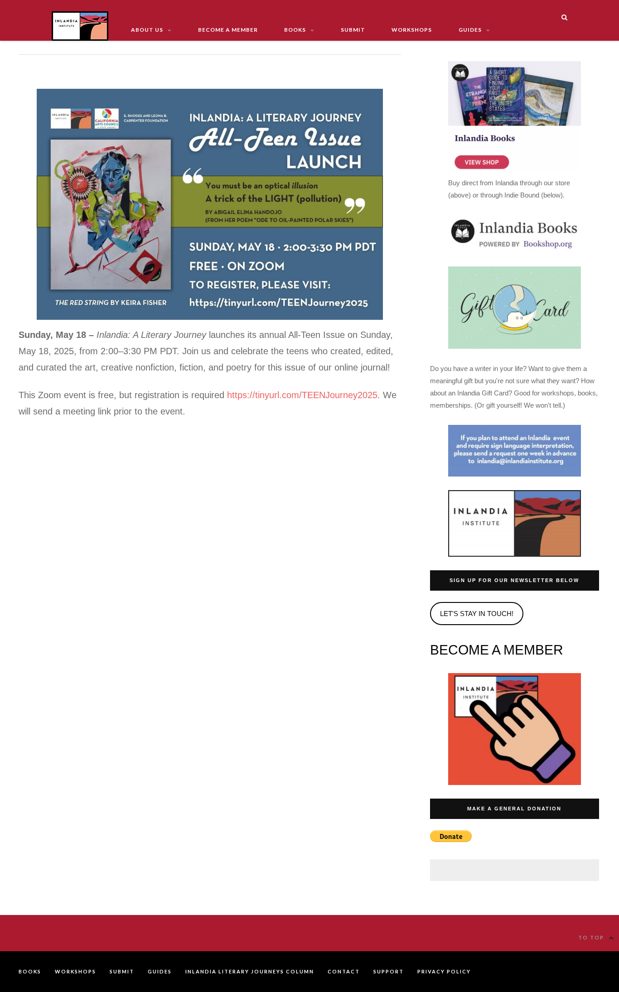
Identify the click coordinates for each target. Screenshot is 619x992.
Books (295, 29)
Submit (353, 29)
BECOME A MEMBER (496, 649)
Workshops (412, 29)
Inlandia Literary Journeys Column (249, 971)
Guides (470, 29)
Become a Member (228, 29)
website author (589, 971)
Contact (344, 971)
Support (388, 971)
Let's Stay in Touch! (476, 613)
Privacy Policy (444, 971)
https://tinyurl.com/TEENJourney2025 (302, 395)
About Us (147, 29)
